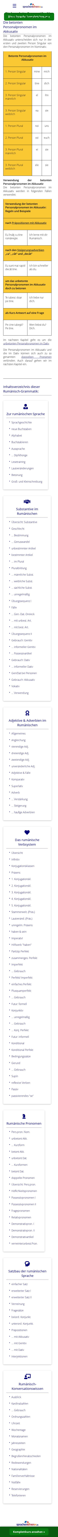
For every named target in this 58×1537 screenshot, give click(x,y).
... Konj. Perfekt (20, 1030)
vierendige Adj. (20, 746)
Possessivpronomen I (23, 1197)
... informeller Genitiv (23, 647)
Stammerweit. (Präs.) (23, 912)
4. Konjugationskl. (21, 899)
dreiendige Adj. (20, 753)
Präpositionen (19, 1330)
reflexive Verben (20, 1083)
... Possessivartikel (21, 653)
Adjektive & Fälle (20, 773)
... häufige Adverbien (23, 812)
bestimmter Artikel (22, 555)
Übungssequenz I (21, 601)
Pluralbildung (19, 568)
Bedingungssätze (21, 1056)
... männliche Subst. (22, 574)
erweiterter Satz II (21, 1297)
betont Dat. (17, 1171)
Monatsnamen (19, 1436)
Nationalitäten (19, 1469)
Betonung (16, 475)
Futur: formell (19, 1004)
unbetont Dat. (19, 1158)
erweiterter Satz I (21, 1291)
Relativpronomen (21, 1217)
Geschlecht (17, 528)
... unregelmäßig (20, 594)
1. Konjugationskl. (21, 879)
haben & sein (18, 931)
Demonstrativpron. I (22, 1224)
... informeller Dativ (22, 666)
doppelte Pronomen (23, 1178)
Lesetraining (18, 462)
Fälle (14, 607)
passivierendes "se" (22, 1096)
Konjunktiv (17, 1010)
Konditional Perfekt (22, 1050)
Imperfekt (17, 964)
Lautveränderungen (22, 468)
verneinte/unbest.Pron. (24, 1243)
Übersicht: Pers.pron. (23, 1184)
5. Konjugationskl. (21, 905)
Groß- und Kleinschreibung (26, 481)
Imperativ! (17, 938)
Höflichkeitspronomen (24, 1191)
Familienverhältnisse (23, 1476)
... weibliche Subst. (22, 581)
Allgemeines (18, 733)
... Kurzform (17, 1145)
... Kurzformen (19, 1165)
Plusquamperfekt (21, 990)
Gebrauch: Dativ (20, 660)
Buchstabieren (19, 442)
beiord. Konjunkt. (21, 1317)
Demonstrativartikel (22, 1237)
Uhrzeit (15, 1423)
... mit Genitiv (18, 1343)
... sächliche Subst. (21, 587)
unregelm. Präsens (22, 925)
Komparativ (17, 779)
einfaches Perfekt (21, 984)
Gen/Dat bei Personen (24, 673)
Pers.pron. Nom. (20, 1132)
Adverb (15, 792)
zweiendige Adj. (20, 759)
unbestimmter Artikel (23, 548)
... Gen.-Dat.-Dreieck (22, 614)
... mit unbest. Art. (21, 620)
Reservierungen (20, 1489)
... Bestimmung (19, 535)
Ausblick (16, 1397)
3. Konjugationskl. (21, 892)
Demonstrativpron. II (23, 1230)
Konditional (17, 1043)
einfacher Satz (19, 1284)
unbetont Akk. (19, 1138)
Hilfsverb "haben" (21, 945)
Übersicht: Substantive (24, 522)
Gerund (15, 1063)
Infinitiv (15, 859)
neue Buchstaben (21, 429)
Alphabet (16, 435)
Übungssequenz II (21, 634)
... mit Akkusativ (20, 1337)
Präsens (15, 872)
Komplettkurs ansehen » (29, 1532)
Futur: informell (20, 1037)
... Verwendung (20, 693)
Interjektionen (19, 1356)
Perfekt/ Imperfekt (21, 977)
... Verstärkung (19, 799)
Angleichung (18, 740)
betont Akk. (17, 1151)
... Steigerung (18, 805)
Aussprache (18, 449)
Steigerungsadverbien (30, 250)
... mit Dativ (17, 1350)
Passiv (14, 1089)
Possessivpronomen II (23, 1204)
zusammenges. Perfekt (24, 958)
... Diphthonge (19, 455)
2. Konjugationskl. (21, 885)
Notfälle (15, 1482)
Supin (14, 1076)
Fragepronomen (20, 1210)
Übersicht (17, 853)
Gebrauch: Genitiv (21, 640)
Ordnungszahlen (20, 1416)
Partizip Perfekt (20, 951)
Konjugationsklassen (22, 866)
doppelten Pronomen (36, 357)
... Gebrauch (18, 971)
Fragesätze (17, 1310)
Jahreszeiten (18, 1443)
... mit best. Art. (20, 627)
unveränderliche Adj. (23, 766)
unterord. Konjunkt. (22, 1323)
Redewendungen (21, 1463)
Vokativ (15, 686)
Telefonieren (18, 1495)
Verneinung (17, 1304)
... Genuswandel (20, 542)
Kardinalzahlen (19, 1403)
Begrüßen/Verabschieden (26, 1456)
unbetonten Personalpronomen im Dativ (26, 343)
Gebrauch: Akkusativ (23, 680)
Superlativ (17, 786)
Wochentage (18, 1430)
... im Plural (17, 561)
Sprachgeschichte (21, 422)
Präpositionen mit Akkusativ (29, 223)
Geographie (18, 1449)
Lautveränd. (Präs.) (21, 918)
